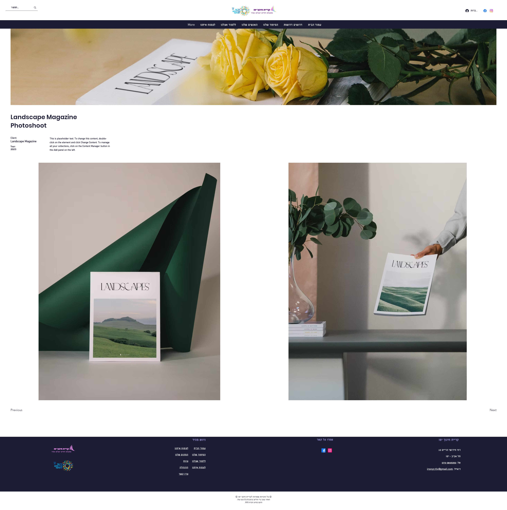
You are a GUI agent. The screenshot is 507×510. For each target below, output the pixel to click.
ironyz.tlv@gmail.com (440, 469)
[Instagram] (491, 11)
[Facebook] (485, 11)
